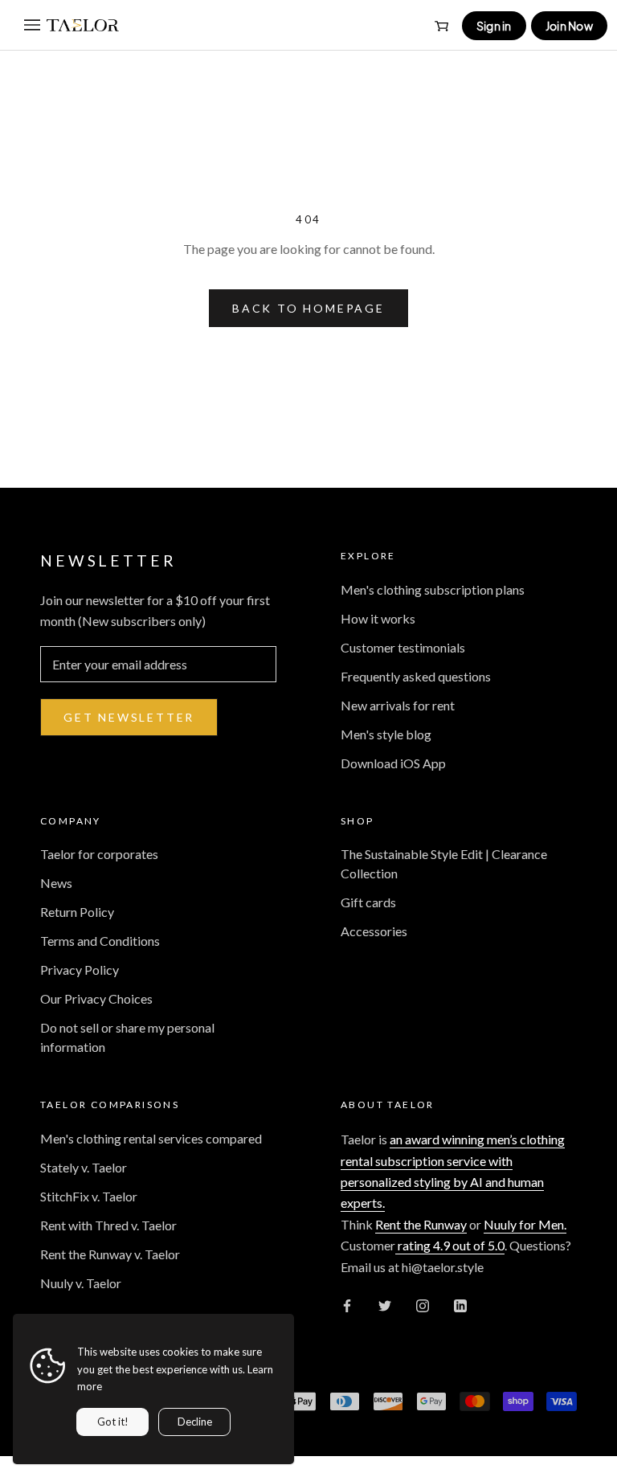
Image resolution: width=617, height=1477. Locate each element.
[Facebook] (347, 1304)
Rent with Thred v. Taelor (108, 1225)
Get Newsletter (128, 717)
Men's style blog (386, 734)
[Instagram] (422, 1304)
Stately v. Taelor (83, 1167)
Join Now (569, 25)
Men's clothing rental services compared (151, 1138)
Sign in (494, 25)
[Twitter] (384, 1304)
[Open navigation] (32, 25)
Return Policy (77, 911)
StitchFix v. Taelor (88, 1196)
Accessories (374, 931)
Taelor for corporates (99, 853)
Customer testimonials (403, 647)
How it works (378, 618)
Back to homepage (308, 308)
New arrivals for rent (398, 705)
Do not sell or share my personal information (127, 1037)
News (56, 882)
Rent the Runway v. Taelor (110, 1254)
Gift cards (368, 902)
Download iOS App (393, 763)
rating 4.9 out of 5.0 (450, 1245)
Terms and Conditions (100, 940)
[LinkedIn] (460, 1304)
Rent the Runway (421, 1224)
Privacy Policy (79, 969)
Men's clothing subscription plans (433, 589)
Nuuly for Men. (525, 1224)
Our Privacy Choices (96, 998)
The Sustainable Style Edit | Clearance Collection (444, 863)
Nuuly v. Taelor (80, 1283)
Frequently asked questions (416, 676)
